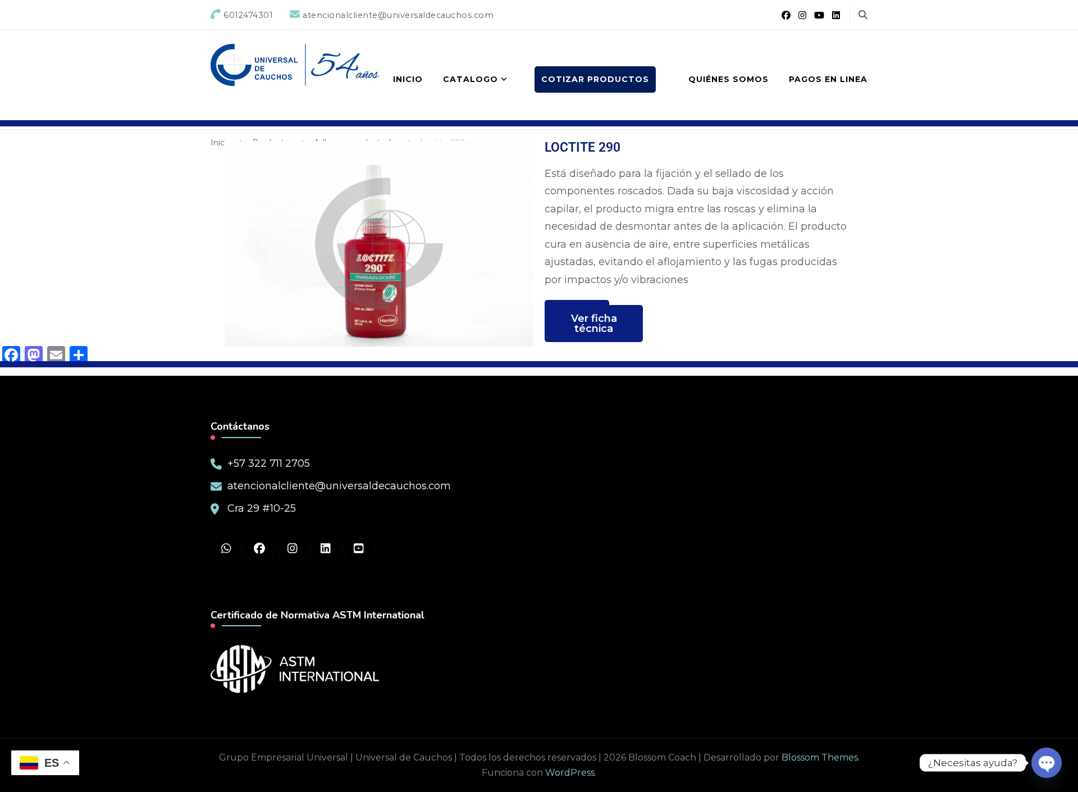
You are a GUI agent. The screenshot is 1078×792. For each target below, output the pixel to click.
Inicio (408, 79)
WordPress (570, 772)
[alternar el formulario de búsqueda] (862, 15)
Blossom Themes (820, 757)
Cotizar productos (595, 79)
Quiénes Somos (728, 79)
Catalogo (470, 79)
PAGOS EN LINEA (828, 79)
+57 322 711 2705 (268, 463)
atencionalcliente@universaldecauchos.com (339, 486)
